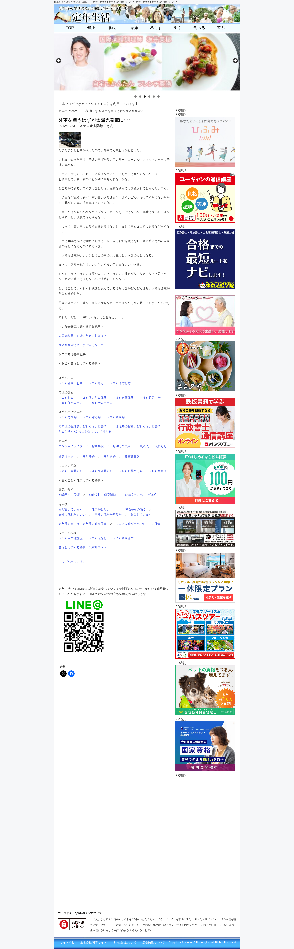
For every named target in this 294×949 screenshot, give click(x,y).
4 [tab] (149, 96)
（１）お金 (66, 397)
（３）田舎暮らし (71, 471)
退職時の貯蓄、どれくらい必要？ (138, 426)
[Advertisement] (205, 838)
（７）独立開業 (123, 538)
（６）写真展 (158, 471)
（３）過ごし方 (120, 383)
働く (113, 27)
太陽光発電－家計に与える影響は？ (83, 335)
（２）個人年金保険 (93, 397)
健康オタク (66, 456)
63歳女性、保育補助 (102, 494)
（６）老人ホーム (101, 402)
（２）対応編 (92, 417)
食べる (199, 27)
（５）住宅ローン (71, 402)
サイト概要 (67, 942)
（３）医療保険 (123, 397)
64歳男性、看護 (69, 494)
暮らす (156, 27)
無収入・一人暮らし (153, 446)
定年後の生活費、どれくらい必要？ (83, 426)
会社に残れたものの (72, 514)
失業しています (141, 514)
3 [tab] (145, 96)
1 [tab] (135, 96)
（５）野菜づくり (131, 471)
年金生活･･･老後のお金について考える (85, 431)
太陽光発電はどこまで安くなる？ (81, 345)
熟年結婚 (110, 456)
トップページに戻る (72, 561)
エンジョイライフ (71, 446)
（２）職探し (98, 538)
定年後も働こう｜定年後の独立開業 (83, 523)
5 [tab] (154, 96)
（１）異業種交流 (71, 538)
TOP (70, 27)
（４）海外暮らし (101, 471)
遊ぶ (221, 27)
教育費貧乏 (132, 456)
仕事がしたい (101, 509)
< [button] (59, 61)
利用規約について (125, 942)
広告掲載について (153, 942)
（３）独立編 (116, 417)
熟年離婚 (89, 456)
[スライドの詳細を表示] (147, 62)
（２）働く (96, 383)
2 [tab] (140, 96)
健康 (91, 27)
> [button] (235, 61)
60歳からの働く (135, 509)
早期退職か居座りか (108, 514)
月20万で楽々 (122, 446)
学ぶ (178, 27)
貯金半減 (98, 446)
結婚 (134, 27)
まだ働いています (71, 509)
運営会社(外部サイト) (94, 942)
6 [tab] (158, 96)
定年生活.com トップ (73, 111)
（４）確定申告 (150, 397)
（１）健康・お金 (71, 383)
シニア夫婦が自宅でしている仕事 (138, 523)
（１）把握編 (68, 417)
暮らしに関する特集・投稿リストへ (83, 547)
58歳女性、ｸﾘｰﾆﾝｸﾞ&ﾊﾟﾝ (141, 494)
